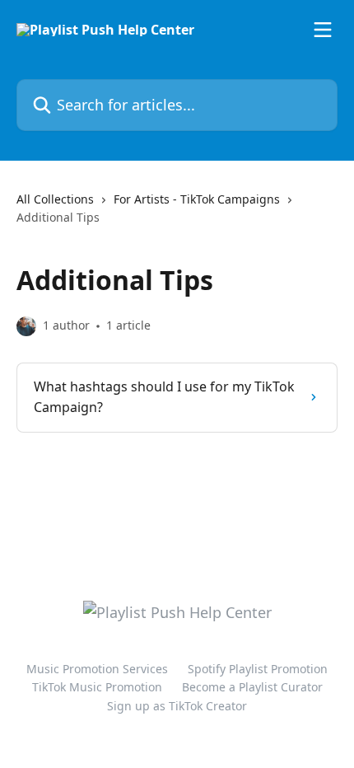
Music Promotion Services (97, 669)
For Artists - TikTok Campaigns (197, 199)
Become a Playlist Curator (252, 687)
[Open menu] (323, 30)
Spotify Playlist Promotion (258, 669)
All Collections (55, 199)
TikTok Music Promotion (97, 687)
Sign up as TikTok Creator (177, 706)
